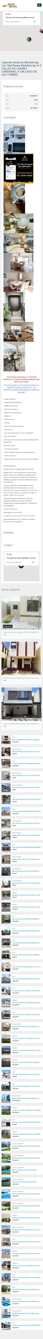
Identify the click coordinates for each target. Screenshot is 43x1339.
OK (34, 22)
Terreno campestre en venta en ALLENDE (26, 1134)
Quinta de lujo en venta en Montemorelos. (27, 1146)
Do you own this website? (12, 22)
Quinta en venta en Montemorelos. (24, 1170)
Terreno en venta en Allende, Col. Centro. (26, 1038)
